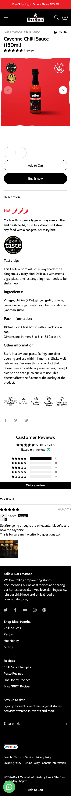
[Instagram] (35, 610)
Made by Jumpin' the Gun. (50, 777)
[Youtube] (25, 610)
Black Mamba (13, 32)
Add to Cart (35, 790)
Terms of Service (23, 757)
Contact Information (54, 763)
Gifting (8, 647)
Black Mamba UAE (23, 777)
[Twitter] (6, 610)
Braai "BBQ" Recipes (17, 686)
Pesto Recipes (13, 673)
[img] (9, 510)
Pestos (8, 634)
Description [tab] (12, 197)
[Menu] (6, 17)
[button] (14, 50)
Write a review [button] (35, 485)
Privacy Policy (43, 757)
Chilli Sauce (32, 32)
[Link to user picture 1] (9, 549)
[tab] (35, 308)
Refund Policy (32, 763)
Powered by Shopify (15, 781)
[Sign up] (65, 724)
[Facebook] (15, 610)
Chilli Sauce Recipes (17, 667)
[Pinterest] (44, 610)
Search (8, 757)
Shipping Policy (12, 763)
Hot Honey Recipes (17, 680)
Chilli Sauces (12, 628)
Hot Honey (11, 641)
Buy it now (35, 178)
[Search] (56, 18)
